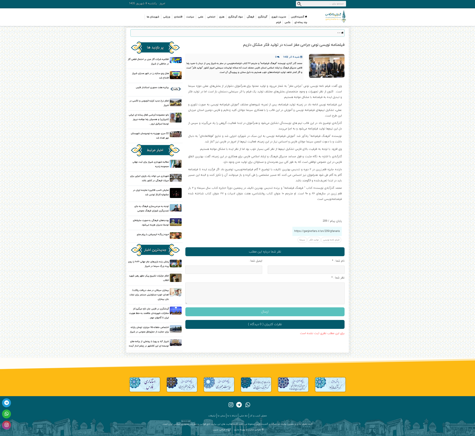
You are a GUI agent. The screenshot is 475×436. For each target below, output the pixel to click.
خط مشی (243, 415)
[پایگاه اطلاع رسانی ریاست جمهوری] (219, 384)
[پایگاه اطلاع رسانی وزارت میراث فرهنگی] (256, 384)
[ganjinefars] (330, 16)
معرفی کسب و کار (258, 415)
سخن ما (221, 415)
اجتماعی (211, 17)
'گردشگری (263, 17)
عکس (288, 22)
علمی (200, 17)
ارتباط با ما (232, 415)
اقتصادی (178, 17)
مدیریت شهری (278, 17)
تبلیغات (212, 415)
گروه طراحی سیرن (222, 429)
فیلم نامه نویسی (331, 239)
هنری (221, 17)
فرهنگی (250, 17)
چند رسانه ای (300, 22)
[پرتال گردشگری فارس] (330, 384)
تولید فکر (314, 239)
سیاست (190, 17)
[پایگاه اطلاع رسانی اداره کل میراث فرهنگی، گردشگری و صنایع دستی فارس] (293, 384)
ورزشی (166, 17)
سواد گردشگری (235, 17)
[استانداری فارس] (144, 384)
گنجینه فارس (298, 17)
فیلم (278, 22)
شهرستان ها (153, 17)
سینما (302, 239)
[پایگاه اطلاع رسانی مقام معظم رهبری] (182, 384)
